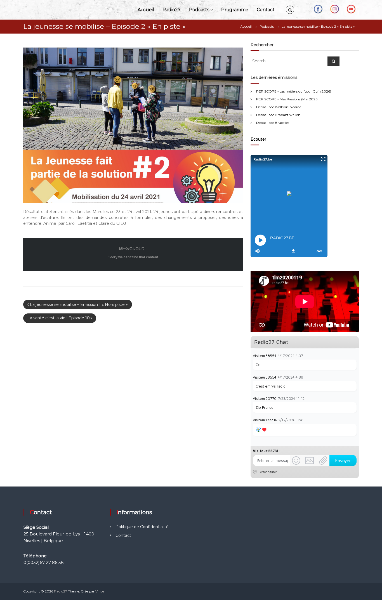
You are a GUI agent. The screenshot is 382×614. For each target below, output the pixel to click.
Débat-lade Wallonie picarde (278, 107)
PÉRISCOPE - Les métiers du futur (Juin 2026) (293, 91)
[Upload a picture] (310, 460)
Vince (99, 591)
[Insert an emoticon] (296, 460)
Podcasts (199, 9)
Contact (266, 9)
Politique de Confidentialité (142, 526)
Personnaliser (267, 471)
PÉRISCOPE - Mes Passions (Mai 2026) (287, 99)
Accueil (146, 9)
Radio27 (171, 9)
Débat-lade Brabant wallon (278, 115)
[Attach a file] (323, 460)
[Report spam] (354, 355)
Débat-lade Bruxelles (272, 123)
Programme (234, 9)
